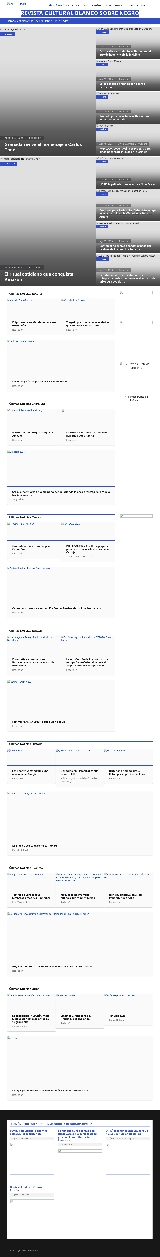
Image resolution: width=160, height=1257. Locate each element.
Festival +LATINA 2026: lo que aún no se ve (38, 721)
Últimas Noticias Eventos (26, 868)
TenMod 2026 (117, 1015)
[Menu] (151, 5)
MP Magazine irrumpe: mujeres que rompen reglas (78, 896)
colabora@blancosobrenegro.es (24, 1250)
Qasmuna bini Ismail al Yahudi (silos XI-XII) (80, 772)
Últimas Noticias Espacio (26, 630)
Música (107, 5)
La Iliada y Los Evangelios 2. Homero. (35, 845)
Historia (129, 5)
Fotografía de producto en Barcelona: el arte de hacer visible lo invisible (128, 30)
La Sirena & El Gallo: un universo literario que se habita (86, 434)
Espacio (118, 5)
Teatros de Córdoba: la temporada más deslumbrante (31, 896)
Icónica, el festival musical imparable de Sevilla (125, 896)
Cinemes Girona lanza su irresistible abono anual (76, 1017)
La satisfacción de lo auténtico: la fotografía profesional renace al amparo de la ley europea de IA (125, 257)
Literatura (96, 5)
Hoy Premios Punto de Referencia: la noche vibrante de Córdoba (52, 966)
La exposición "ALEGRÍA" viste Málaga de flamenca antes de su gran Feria (30, 1019)
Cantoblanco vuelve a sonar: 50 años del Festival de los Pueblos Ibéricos (125, 225)
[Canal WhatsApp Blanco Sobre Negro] (136, 304)
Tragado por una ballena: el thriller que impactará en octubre (124, 95)
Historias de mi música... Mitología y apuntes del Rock (127, 772)
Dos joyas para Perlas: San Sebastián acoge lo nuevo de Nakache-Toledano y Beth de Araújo (125, 192)
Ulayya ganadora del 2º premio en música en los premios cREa (50, 1090)
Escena (75, 5)
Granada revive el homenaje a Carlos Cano (25, 29)
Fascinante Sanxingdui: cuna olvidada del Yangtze (30, 772)
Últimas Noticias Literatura (27, 403)
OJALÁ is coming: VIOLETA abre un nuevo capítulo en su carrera (127, 1132)
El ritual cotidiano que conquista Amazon (24, 158)
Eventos (141, 5)
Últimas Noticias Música (25, 517)
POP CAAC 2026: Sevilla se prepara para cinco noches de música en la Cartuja (125, 128)
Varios (85, 5)
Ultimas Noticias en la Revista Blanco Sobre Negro (37, 21)
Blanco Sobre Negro (59, 5)
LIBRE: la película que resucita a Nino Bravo (119, 158)
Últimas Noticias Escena (25, 293)
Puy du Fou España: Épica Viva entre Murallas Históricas (29, 1132)
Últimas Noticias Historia (25, 744)
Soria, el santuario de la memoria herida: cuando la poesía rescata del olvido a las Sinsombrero (61, 493)
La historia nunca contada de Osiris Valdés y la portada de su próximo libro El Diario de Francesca (77, 1135)
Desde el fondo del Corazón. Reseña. (27, 1188)
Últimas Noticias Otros (24, 988)
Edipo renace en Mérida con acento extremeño (120, 61)
